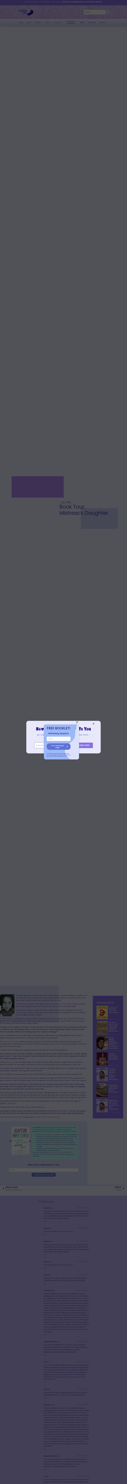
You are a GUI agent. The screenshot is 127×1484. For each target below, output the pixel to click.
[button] (93, 724)
